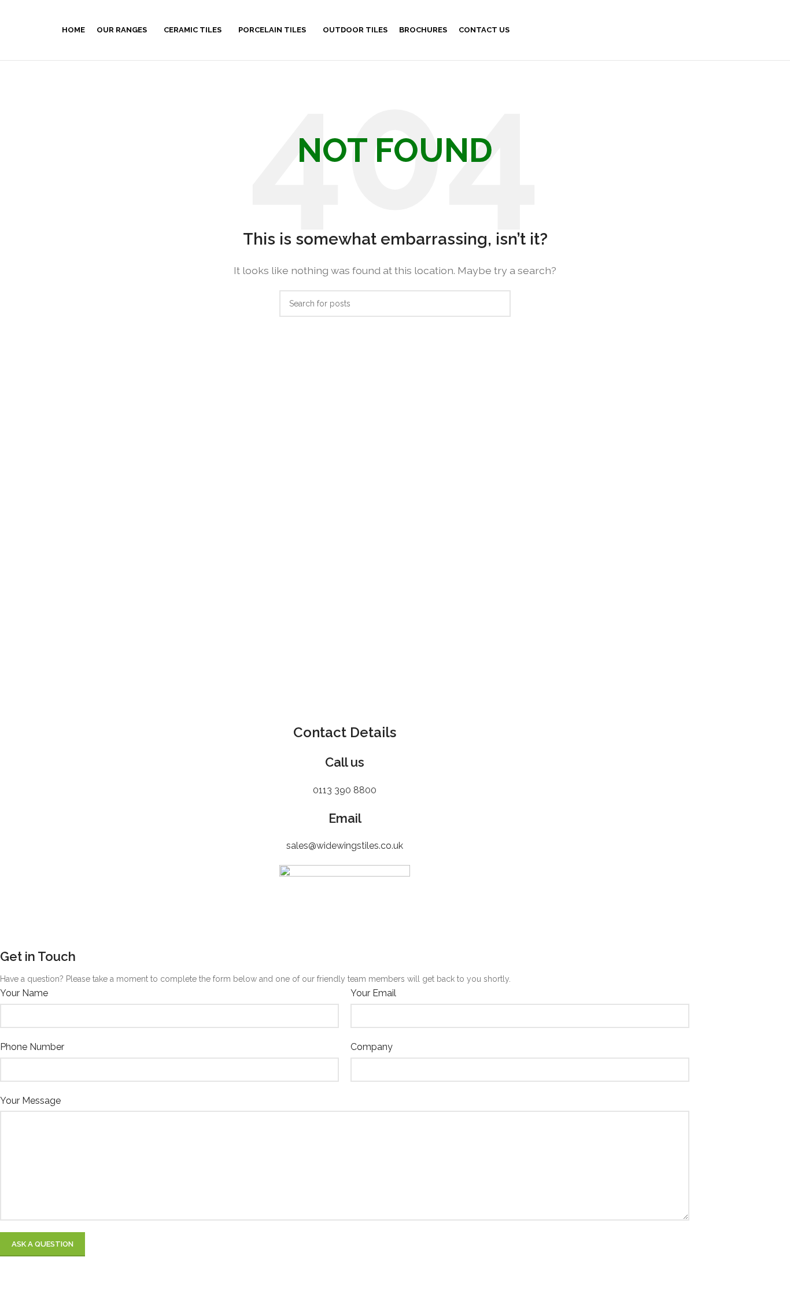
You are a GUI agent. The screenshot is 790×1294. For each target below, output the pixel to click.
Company (371, 1046)
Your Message (30, 1100)
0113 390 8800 (344, 790)
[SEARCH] (497, 303)
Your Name (24, 993)
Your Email (373, 993)
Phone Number (32, 1046)
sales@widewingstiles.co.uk (344, 845)
